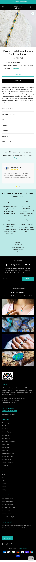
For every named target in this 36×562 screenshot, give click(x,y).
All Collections (6, 466)
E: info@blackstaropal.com (9, 411)
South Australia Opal (7, 456)
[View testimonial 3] (19, 186)
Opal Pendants (6, 429)
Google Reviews (15, 68)
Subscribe (28, 279)
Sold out (18, 74)
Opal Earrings (5, 435)
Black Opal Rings (6, 444)
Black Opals (5, 450)
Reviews (4, 484)
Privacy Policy (6, 511)
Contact (4, 487)
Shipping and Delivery (8, 498)
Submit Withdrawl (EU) (8, 517)
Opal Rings (5, 426)
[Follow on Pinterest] (11, 544)
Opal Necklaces (6, 432)
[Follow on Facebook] (2, 544)
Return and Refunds (7, 501)
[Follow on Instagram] (7, 544)
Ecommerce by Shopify (24, 548)
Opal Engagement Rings (8, 441)
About (3, 481)
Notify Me (18, 81)
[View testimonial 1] (16, 186)
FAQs (3, 474)
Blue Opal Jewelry (7, 460)
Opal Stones (5, 447)
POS (17, 548)
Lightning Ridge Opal (8, 453)
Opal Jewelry (5, 423)
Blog (3, 477)
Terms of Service (6, 514)
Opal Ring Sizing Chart (8, 508)
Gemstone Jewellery (7, 463)
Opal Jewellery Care (7, 505)
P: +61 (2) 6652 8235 (8, 408)
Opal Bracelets (6, 438)
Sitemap (4, 490)
